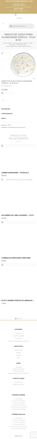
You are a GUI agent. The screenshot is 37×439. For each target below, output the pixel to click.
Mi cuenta (18, 333)
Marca (3, 118)
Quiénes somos (18, 350)
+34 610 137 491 (18, 382)
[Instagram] (15, 389)
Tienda (30, 43)
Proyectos (18, 355)
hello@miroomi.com (18, 384)
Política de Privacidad (18, 369)
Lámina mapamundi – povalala (15, 173)
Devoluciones (18, 338)
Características (6, 113)
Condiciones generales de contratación (18, 341)
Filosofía (18, 352)
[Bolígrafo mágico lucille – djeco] (35, 78)
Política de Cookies (18, 371)
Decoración (12, 44)
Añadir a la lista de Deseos (3, 100)
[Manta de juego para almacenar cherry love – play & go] (33, 78)
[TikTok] (21, 389)
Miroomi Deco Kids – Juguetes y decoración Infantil (15, 43)
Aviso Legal (18, 367)
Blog (18, 358)
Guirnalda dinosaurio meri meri (15, 258)
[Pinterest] (18, 389)
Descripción (5, 109)
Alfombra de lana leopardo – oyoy (17, 215)
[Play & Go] (7, 94)
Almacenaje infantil (21, 44)
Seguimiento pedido (18, 336)
